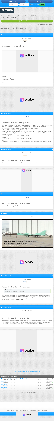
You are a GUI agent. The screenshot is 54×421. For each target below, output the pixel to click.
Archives (12, 410)
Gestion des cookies (24, 410)
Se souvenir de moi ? (35, 4)
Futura (8, 410)
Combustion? (4, 384)
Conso (17, 410)
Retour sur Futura (13, 1)
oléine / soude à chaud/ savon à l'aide (31, 371)
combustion (3, 381)
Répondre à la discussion (27, 21)
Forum (5, 15)
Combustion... (4, 387)
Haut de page (44, 410)
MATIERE (31, 15)
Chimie (36, 15)
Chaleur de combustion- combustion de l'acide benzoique (15, 378)
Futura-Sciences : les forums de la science (18, 15)
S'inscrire (40, 1)
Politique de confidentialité (34, 410)
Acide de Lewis (17, 371)
